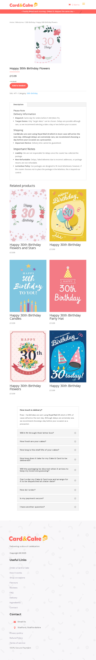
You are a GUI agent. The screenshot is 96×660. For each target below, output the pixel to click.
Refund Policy (16, 638)
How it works (16, 573)
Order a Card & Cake (19, 568)
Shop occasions (17, 577)
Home (12, 22)
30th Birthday (30, 22)
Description (19, 104)
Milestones (20, 22)
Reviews (13, 587)
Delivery (13, 597)
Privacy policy (16, 633)
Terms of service (18, 643)
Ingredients (15, 602)
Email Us (22, 621)
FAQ (12, 592)
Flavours (14, 582)
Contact (14, 607)
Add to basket (19, 85)
